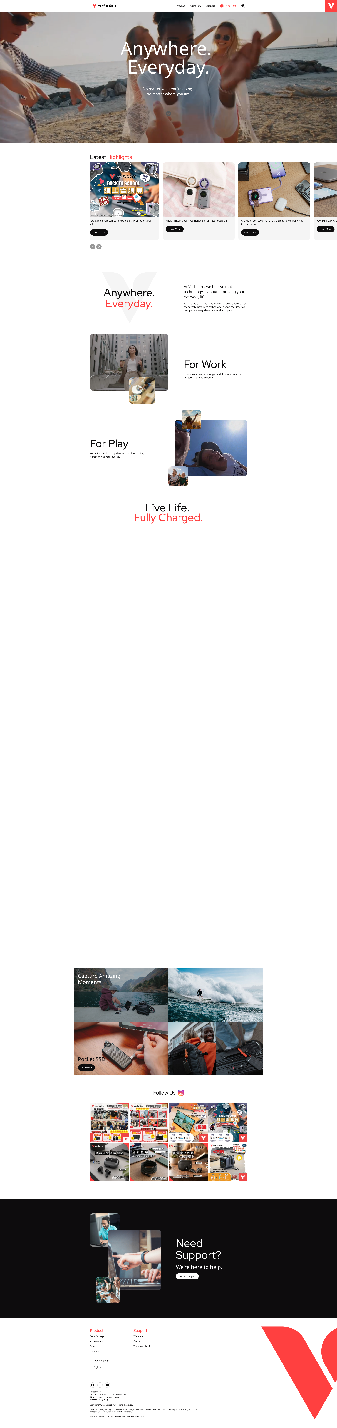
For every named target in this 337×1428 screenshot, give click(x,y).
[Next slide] (99, 246)
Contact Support (187, 1276)
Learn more (228, 584)
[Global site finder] (228, 5)
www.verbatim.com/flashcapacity (117, 1412)
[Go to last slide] (92, 246)
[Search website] (243, 6)
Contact (137, 1341)
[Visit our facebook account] (100, 1387)
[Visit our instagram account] (92, 1387)
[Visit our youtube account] (107, 1387)
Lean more (86, 1067)
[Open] (109, 1122)
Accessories (96, 1341)
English (97, 1367)
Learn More (92, 232)
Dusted (110, 1416)
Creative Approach (137, 1416)
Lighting (94, 1350)
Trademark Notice (142, 1346)
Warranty (138, 1336)
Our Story (195, 5)
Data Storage (97, 1336)
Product (180, 5)
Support (210, 5)
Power (93, 1346)
